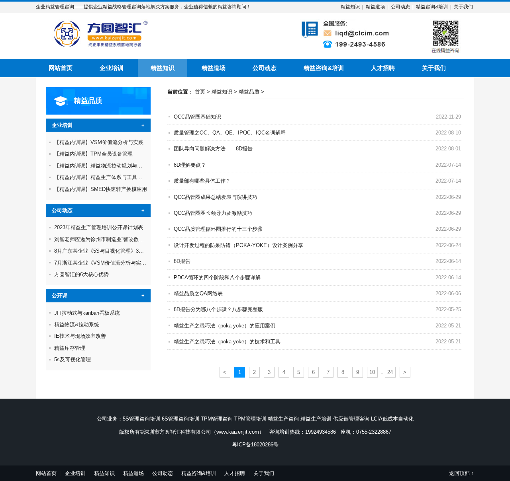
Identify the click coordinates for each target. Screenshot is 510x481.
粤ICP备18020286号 (255, 445)
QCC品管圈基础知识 (197, 117)
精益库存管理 (69, 348)
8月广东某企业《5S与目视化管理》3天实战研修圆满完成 (119, 251)
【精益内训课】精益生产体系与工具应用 (100, 177)
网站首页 (61, 67)
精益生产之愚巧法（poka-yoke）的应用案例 (224, 326)
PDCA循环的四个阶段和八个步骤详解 (217, 277)
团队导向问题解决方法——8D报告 (213, 149)
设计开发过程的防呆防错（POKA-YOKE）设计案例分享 (238, 245)
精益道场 (375, 7)
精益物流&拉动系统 (76, 324)
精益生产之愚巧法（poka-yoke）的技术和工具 (227, 342)
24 (390, 372)
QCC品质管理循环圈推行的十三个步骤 (218, 229)
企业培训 (112, 67)
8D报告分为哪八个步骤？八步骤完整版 (218, 309)
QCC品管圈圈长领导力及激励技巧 (213, 213)
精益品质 (249, 92)
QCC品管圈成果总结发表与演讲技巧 (215, 197)
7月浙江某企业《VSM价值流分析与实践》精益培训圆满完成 (123, 263)
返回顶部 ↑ (461, 473)
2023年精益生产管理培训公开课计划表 (98, 227)
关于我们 (463, 7)
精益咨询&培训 (432, 7)
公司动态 (400, 7)
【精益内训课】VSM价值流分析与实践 (98, 142)
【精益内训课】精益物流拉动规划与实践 (100, 166)
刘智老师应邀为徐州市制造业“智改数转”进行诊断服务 (115, 239)
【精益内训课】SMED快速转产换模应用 (100, 189)
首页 (200, 92)
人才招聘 (383, 67)
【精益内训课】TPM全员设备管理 (93, 154)
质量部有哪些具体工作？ (202, 181)
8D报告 (182, 261)
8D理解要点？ (190, 165)
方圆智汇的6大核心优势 (81, 274)
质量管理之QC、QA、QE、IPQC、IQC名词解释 (230, 133)
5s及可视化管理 (72, 359)
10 (372, 372)
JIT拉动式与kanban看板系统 (87, 313)
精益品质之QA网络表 (198, 293)
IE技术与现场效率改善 (80, 336)
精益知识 (350, 7)
